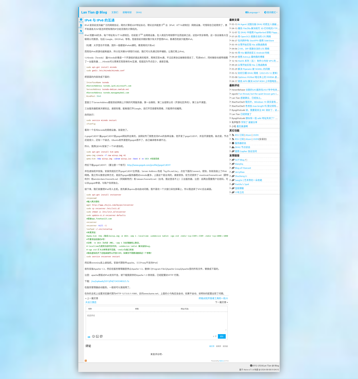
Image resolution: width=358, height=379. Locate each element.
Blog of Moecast (243, 167)
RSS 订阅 (239, 134)
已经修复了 (246, 114)
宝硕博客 (239, 188)
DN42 (139, 12)
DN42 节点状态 (242, 147)
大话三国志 (90, 302)
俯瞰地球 (127, 12)
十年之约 (239, 192)
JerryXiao (239, 171)
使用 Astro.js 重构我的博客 (251, 56)
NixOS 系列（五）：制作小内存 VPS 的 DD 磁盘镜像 (263, 60)
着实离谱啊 (242, 126)
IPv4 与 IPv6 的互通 (100, 20)
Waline (221, 361)
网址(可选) (185, 309)
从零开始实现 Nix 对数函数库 (252, 44)
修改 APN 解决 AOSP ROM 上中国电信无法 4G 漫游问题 (266, 81)
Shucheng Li (241, 176)
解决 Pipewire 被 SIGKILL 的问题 (254, 68)
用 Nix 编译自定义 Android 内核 (253, 52)
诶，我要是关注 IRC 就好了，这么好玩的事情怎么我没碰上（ (276, 109)
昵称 (90, 309)
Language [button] (253, 12)
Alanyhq (239, 163)
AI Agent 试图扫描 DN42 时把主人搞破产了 (259, 24)
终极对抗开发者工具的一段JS (213, 298)
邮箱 (137, 309)
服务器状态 (240, 143)
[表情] (93, 336)
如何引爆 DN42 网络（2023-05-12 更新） (258, 72)
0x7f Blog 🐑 (241, 159)
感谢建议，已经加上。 (251, 97)
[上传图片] (97, 336)
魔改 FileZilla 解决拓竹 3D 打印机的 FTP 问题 (260, 28)
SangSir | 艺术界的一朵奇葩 (248, 180)
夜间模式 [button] (271, 12)
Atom (248, 134)
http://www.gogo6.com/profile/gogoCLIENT (149, 164)
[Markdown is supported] (89, 336)
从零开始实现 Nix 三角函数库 (252, 64)
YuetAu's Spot (242, 184)
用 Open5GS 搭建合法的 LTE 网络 (254, 36)
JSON (256, 134)
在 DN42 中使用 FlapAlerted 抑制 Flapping (259, 32)
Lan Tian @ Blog (94, 12)
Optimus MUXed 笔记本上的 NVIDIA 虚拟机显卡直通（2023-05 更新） (273, 77)
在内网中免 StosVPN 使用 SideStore (256, 40)
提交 (221, 336)
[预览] (101, 336)
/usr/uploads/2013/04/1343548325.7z (110, 281)
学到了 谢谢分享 (249, 122)
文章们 (114, 12)
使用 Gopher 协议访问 (246, 151)
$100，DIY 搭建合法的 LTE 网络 (253, 48)
